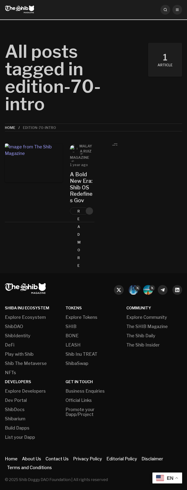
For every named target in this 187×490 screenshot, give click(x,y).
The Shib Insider (143, 345)
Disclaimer (152, 458)
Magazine (79, 157)
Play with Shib (19, 354)
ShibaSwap (76, 363)
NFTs (10, 372)
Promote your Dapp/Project (79, 412)
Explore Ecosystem (25, 317)
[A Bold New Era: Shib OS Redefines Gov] (34, 182)
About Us (31, 458)
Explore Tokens (81, 317)
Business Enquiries (85, 391)
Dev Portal (16, 400)
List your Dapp (20, 437)
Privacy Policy (87, 458)
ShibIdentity (17, 335)
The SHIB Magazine (147, 326)
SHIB (70, 326)
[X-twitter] (119, 290)
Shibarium (15, 418)
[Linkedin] (177, 290)
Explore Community (146, 317)
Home (10, 128)
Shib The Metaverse (26, 363)
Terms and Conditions (29, 467)
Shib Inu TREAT (81, 354)
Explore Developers (25, 391)
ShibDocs (15, 409)
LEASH (73, 345)
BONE (72, 335)
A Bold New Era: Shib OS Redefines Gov (81, 187)
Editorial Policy (121, 458)
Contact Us (57, 458)
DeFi (9, 345)
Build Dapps (17, 428)
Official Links (78, 400)
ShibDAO (14, 326)
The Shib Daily (140, 335)
